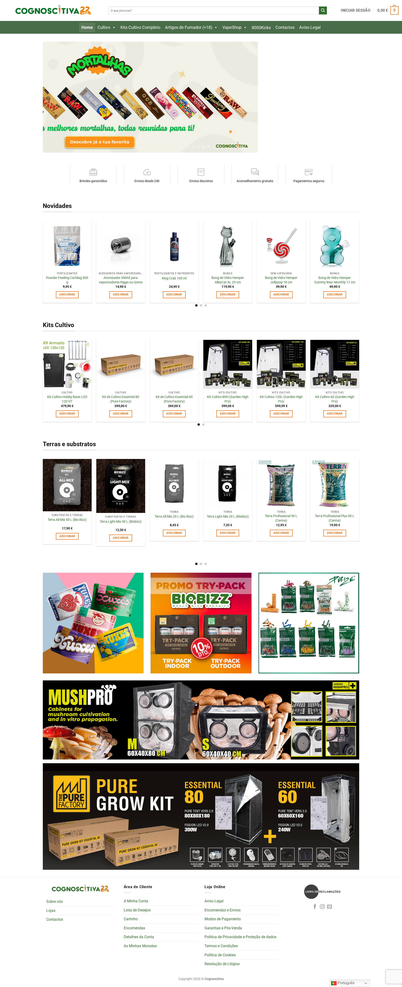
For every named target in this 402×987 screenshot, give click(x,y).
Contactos (285, 27)
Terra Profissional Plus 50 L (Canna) (334, 519)
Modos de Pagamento (222, 919)
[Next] (347, 97)
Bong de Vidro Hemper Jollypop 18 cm (281, 280)
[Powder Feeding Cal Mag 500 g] (67, 245)
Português (346, 983)
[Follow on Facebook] (314, 907)
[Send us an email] (329, 907)
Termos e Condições (221, 946)
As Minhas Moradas (140, 946)
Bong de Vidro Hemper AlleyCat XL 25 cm (227, 280)
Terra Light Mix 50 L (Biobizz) (121, 522)
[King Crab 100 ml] (174, 245)
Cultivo (103, 27)
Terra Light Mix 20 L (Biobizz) (228, 517)
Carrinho (131, 919)
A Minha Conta (136, 901)
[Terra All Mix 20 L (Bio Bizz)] (174, 483)
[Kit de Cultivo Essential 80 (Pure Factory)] (120, 364)
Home (87, 27)
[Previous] (55, 97)
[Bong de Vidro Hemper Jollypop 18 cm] (281, 245)
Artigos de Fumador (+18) (188, 27)
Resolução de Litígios (222, 964)
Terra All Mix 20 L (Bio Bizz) (174, 517)
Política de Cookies (220, 955)
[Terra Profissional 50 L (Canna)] (281, 483)
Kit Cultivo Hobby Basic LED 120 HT (67, 399)
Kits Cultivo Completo (140, 27)
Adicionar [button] (67, 295)
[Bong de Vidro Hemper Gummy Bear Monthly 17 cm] (334, 245)
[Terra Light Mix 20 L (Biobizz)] (227, 483)
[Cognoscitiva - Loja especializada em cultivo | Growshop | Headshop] (52, 10)
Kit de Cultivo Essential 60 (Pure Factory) (174, 399)
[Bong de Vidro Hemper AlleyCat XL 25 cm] (227, 245)
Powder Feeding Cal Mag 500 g (67, 280)
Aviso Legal (310, 27)
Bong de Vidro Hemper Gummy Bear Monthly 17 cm (334, 280)
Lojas (50, 911)
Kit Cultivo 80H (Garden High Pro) (227, 399)
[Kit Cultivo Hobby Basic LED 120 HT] (67, 364)
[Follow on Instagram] (322, 907)
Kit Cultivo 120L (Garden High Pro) (281, 399)
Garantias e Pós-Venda (223, 928)
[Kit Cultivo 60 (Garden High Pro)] (334, 364)
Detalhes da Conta (139, 937)
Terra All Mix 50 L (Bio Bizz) (67, 520)
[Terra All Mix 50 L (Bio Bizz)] (67, 485)
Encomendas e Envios (222, 910)
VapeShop (231, 27)
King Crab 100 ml (174, 279)
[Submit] (323, 10)
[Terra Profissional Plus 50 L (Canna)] (334, 483)
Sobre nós (54, 902)
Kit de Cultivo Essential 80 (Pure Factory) (120, 399)
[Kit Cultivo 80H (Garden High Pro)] (227, 364)
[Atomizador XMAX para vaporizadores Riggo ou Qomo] (120, 245)
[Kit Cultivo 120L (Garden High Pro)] (281, 364)
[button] (355, 10)
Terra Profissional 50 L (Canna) (281, 519)
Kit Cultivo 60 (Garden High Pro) (334, 399)
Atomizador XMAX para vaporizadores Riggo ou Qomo (121, 280)
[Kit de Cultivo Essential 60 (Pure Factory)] (174, 364)
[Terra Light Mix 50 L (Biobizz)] (120, 486)
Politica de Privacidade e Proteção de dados (240, 937)
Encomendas (134, 928)
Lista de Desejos (137, 910)
